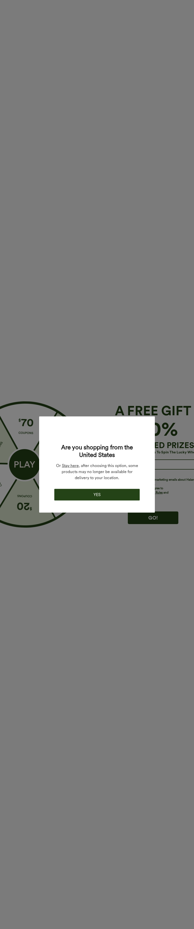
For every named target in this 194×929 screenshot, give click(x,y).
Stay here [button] (70, 465)
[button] (97, 433)
